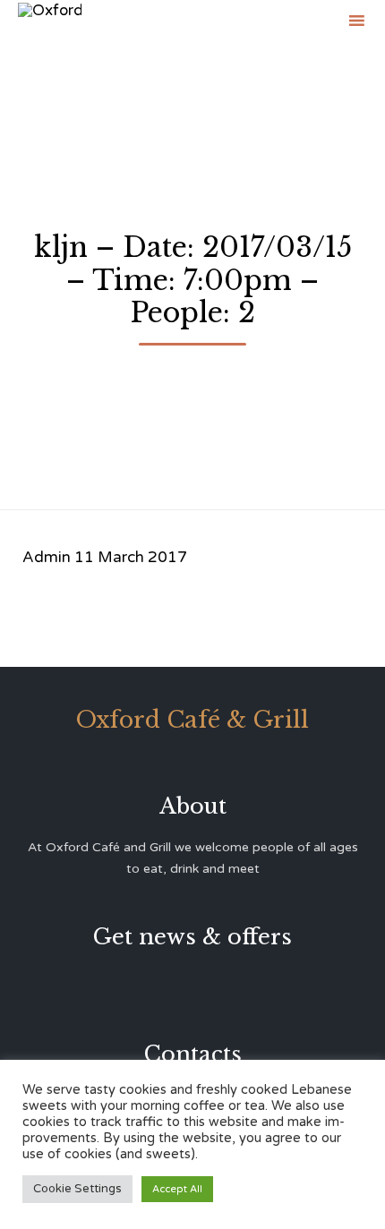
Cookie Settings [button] (77, 1189)
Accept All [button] (177, 1189)
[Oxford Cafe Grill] (49, 20)
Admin (46, 557)
